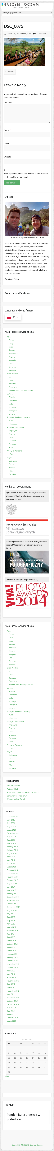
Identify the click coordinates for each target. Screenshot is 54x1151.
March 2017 (11, 890)
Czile (11, 437)
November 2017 (13, 877)
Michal (9, 34)
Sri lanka (12, 367)
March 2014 (11, 951)
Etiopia (11, 464)
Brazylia (12, 434)
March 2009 (11, 1021)
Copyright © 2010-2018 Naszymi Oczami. (27, 1145)
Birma (11, 340)
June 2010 (11, 1014)
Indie (11, 347)
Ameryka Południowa (15, 427)
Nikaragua (13, 424)
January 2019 (12, 847)
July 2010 (11, 1011)
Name (7, 130)
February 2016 (12, 931)
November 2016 (13, 900)
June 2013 (11, 971)
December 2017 (13, 874)
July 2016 (11, 914)
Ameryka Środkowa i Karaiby (18, 417)
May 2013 (11, 974)
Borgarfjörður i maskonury (17, 796)
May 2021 (11, 820)
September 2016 (13, 907)
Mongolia (12, 360)
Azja (8, 337)
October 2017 (12, 880)
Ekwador (12, 441)
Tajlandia (12, 370)
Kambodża (13, 354)
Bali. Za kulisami (13, 786)
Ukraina (12, 414)
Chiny (11, 343)
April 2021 (11, 823)
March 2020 (11, 830)
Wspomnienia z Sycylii (16, 799)
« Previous (9, 72)
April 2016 (11, 924)
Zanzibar (12, 474)
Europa (9, 394)
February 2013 (12, 977)
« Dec (7, 1076)
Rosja (11, 364)
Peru (11, 447)
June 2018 (11, 857)
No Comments (40, 34)
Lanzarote (13, 401)
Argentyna (13, 431)
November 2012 (13, 981)
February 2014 (12, 954)
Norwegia (12, 407)
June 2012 (11, 984)
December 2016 (13, 897)
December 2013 (13, 961)
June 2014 (11, 947)
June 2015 (11, 937)
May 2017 (11, 887)
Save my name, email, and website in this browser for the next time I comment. (26, 175)
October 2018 (12, 850)
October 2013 (12, 967)
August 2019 (12, 837)
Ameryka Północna (14, 451)
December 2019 (13, 833)
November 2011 (13, 991)
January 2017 (12, 894)
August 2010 (12, 1008)
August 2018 (12, 853)
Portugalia (13, 411)
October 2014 (12, 944)
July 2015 (11, 934)
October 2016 (12, 904)
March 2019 (11, 843)
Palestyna (13, 387)
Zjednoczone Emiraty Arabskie (21, 390)
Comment (9, 102)
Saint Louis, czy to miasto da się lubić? (22, 792)
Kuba (11, 421)
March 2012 (11, 988)
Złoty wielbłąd (12, 789)
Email (7, 143)
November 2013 (13, 964)
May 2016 (11, 920)
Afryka (9, 458)
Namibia (12, 468)
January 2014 (12, 957)
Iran (10, 377)
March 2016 (11, 927)
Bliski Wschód (12, 374)
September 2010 (13, 1004)
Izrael (11, 380)
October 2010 (12, 1001)
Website (7, 157)
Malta (11, 404)
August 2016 (12, 910)
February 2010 (12, 1018)
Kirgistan (12, 357)
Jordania (12, 384)
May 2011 (11, 994)
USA (11, 454)
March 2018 (11, 867)
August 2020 (12, 827)
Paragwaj (12, 444)
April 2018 (11, 863)
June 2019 (11, 840)
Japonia (12, 350)
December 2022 (13, 816)
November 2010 (13, 998)
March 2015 (11, 941)
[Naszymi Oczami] (27, 6)
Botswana (13, 461)
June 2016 (11, 917)
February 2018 (12, 870)
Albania (12, 397)
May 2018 (11, 860)
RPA (10, 471)
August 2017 (12, 884)
